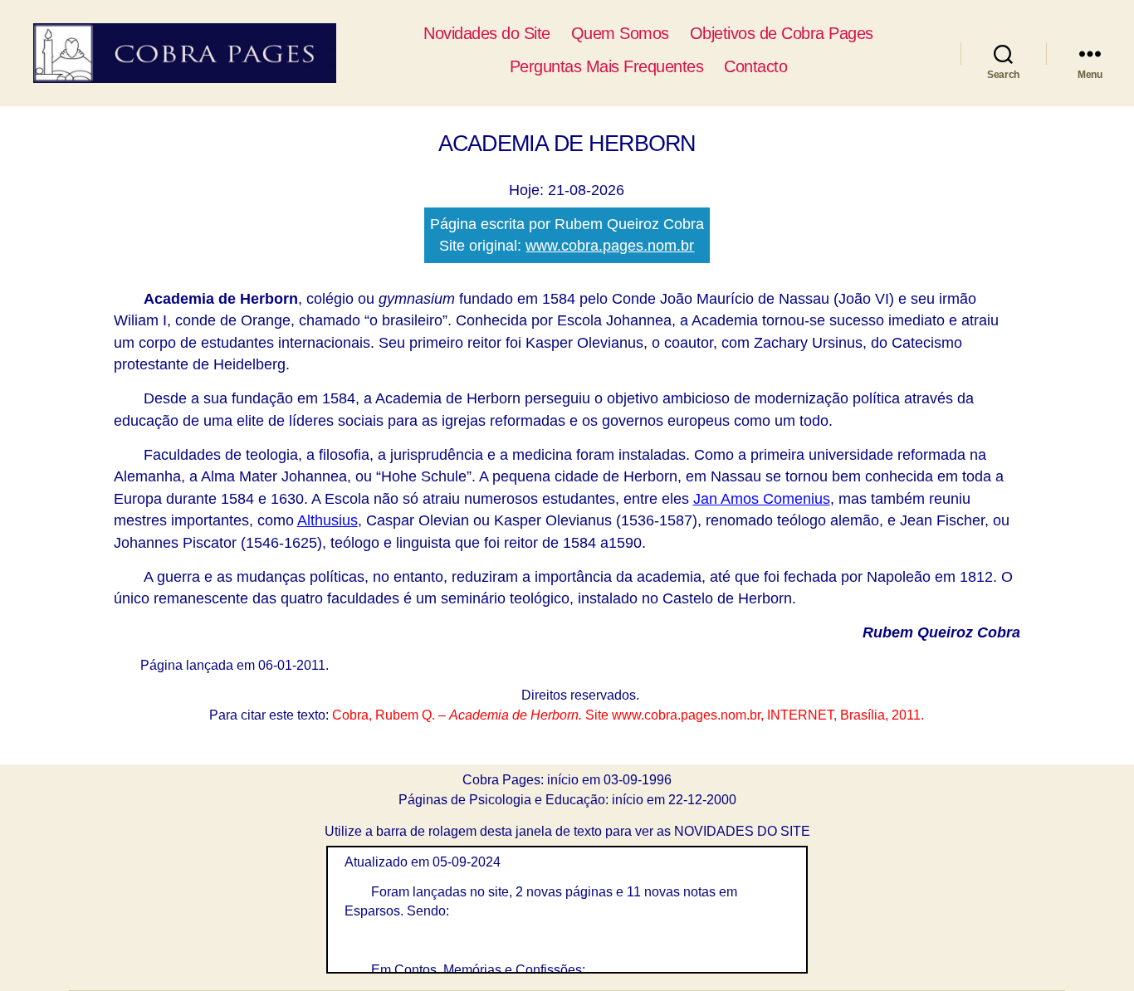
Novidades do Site (486, 33)
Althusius (327, 520)
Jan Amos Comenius (761, 499)
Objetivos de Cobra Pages (781, 33)
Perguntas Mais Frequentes (607, 66)
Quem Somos (620, 33)
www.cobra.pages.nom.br (609, 245)
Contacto (755, 66)
